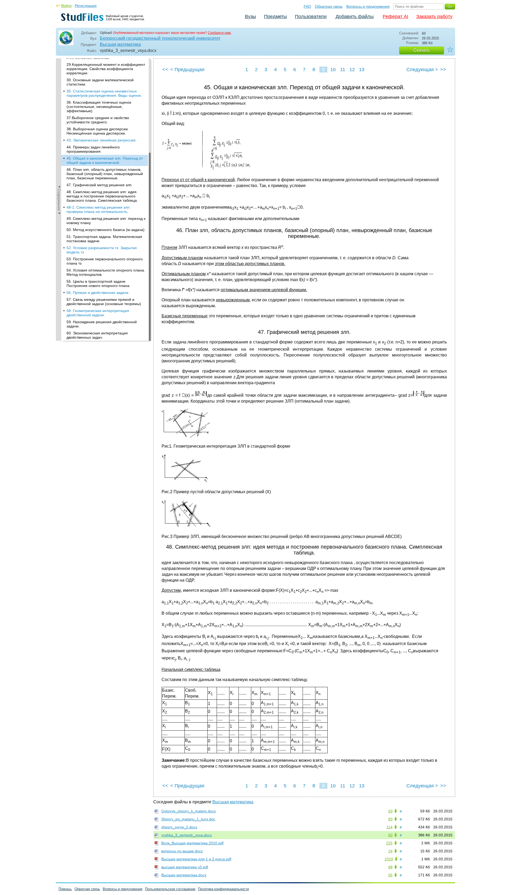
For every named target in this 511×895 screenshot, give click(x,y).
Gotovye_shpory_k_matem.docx (188, 811)
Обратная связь (329, 6)
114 (389, 827)
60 (390, 835)
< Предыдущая (187, 69)
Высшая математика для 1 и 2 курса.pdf (196, 859)
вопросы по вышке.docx (182, 851)
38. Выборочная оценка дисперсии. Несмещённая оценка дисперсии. (98, 131)
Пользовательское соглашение (170, 889)
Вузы (250, 16)
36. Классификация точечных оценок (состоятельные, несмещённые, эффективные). (99, 106)
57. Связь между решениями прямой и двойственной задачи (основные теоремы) (104, 301)
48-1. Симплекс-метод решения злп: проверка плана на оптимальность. (98, 209)
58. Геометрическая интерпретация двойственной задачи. (98, 313)
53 (390, 811)
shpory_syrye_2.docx (179, 827)
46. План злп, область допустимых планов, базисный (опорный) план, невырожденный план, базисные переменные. (105, 173)
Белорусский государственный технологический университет (160, 38)
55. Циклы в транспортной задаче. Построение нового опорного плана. (98, 283)
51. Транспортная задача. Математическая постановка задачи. (104, 238)
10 (333, 69)
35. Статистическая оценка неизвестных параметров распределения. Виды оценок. (104, 93)
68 (390, 867)
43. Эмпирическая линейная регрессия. (102, 140)
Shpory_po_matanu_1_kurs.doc (188, 819)
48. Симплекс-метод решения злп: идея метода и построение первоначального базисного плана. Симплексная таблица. (102, 196)
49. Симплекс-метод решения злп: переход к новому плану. (106, 220)
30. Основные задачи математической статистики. (100, 82)
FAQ (307, 6)
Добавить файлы (355, 16)
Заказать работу (434, 16)
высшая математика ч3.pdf (184, 867)
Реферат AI (395, 16)
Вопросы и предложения (368, 6)
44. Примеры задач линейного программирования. (93, 149)
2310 (389, 859)
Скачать (422, 50)
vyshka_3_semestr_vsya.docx (186, 835)
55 (390, 875)
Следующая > (422, 69)
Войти (66, 5)
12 (352, 69)
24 (390, 851)
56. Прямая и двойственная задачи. (98, 292)
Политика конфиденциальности (223, 889)
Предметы (275, 16)
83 (390, 819)
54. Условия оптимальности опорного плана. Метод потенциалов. (106, 272)
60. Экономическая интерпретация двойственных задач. (97, 335)
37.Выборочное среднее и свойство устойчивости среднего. (98, 120)
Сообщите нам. (219, 32)
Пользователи (311, 16)
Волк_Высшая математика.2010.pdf (192, 843)
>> (443, 69)
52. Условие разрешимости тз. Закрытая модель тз (102, 250)
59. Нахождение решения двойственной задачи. (102, 324)
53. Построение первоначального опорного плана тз (105, 261)
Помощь (65, 889)
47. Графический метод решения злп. (100, 185)
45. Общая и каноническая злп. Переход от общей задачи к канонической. (105, 160)
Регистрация (86, 5)
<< (165, 69)
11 (342, 69)
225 (389, 843)
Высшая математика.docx (183, 875)
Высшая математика (120, 44)
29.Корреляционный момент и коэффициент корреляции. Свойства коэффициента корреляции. (106, 68)
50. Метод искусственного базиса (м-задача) (106, 230)
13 (361, 69)
